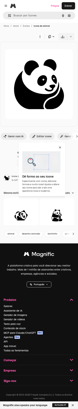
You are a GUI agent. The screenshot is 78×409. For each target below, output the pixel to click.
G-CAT (15, 180)
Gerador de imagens (15, 315)
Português (39, 284)
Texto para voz (12, 324)
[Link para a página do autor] (7, 178)
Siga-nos (10, 381)
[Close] (73, 405)
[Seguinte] (73, 234)
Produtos (10, 300)
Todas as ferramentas (16, 350)
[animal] (21, 215)
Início (6, 26)
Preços (55, 5)
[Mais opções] (40, 36)
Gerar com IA (16, 136)
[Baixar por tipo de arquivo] (51, 36)
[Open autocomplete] (8, 15)
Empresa (10, 370)
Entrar (68, 5)
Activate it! (60, 405)
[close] (59, 147)
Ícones (26, 26)
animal (10, 233)
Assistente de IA (13, 310)
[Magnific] (39, 255)
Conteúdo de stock (15, 328)
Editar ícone (44, 136)
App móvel (10, 346)
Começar (10, 360)
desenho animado (31, 233)
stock (16, 26)
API (6, 341)
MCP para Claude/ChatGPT (23, 332)
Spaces (8, 306)
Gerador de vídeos (14, 319)
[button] (39, 284)
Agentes (11, 337)
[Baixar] (62, 36)
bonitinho (52, 233)
